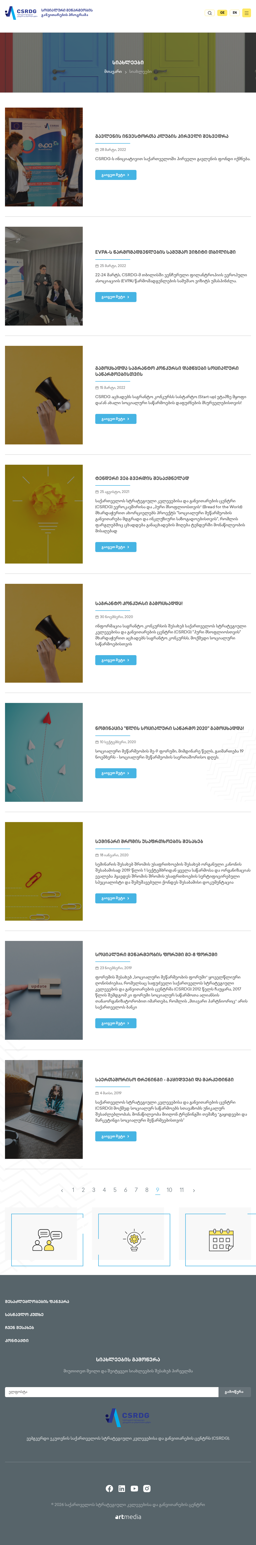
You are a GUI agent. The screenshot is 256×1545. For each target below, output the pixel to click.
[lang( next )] (194, 1191)
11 (182, 1191)
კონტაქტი (16, 1341)
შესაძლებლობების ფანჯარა (37, 1302)
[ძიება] (210, 13)
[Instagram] (146, 1486)
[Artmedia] (128, 1516)
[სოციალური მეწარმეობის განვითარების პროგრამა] (21, 13)
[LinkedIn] (122, 1486)
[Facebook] (109, 1486)
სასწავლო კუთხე (24, 1315)
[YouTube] (134, 1486)
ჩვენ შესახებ (19, 1328)
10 (169, 1191)
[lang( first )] (62, 1191)
